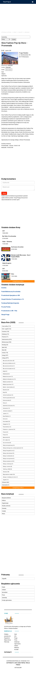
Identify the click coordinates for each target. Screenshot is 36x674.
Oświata (4, 508)
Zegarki (5, 479)
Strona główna (6, 32)
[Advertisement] (18, 16)
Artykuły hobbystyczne (8, 379)
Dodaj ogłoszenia (7, 600)
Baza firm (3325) (8, 322)
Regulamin (7, 638)
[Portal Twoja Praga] (8, 620)
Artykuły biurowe (7, 376)
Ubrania (26, 32)
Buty (4, 392)
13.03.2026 (5, 243)
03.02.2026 (5, 270)
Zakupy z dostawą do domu (9, 477)
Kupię (3, 587)
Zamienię (4, 597)
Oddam (4, 589)
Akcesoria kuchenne (8, 366)
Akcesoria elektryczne (8, 363)
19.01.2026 (14, 276)
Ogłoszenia (17, 643)
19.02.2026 (14, 259)
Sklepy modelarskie (8, 456)
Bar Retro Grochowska (9, 236)
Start (15, 634)
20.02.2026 (14, 249)
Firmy (15, 32)
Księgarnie (5, 424)
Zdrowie (4, 482)
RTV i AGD (5, 440)
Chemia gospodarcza (8, 397)
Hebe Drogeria (6, 263)
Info (15, 636)
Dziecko (4, 331)
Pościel (5, 432)
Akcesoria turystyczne (8, 368)
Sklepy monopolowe (8, 458)
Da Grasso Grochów (17, 247)
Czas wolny (5, 326)
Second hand (6, 442)
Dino (12, 274)
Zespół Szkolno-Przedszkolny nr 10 (12, 299)
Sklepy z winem (7, 466)
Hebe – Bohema (7, 241)
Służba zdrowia (6, 505)
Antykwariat (5, 373)
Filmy (4, 403)
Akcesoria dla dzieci (8, 360)
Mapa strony (7, 640)
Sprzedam (4, 592)
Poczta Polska (5, 307)
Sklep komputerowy (8, 445)
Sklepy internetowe (7, 453)
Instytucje (16, 642)
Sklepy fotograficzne (8, 450)
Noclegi (4, 344)
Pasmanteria (6, 426)
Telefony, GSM (6, 469)
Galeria (16, 645)
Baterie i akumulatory (8, 387)
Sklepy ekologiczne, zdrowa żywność (12, 448)
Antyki (4, 371)
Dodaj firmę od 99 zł (18, 281)
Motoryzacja (5, 342)
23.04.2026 (5, 238)
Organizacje (5, 503)
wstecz (3, 319)
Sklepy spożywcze (7, 461)
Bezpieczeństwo (6, 497)
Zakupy (20, 32)
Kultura (4, 500)
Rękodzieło (5, 437)
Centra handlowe (7, 395)
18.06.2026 (5, 233)
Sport (3, 347)
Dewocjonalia (6, 400)
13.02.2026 (5, 265)
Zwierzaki (4, 485)
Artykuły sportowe (7, 384)
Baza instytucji (7, 494)
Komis (4, 418)
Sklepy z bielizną (7, 463)
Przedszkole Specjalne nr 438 (10, 295)
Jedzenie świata (7, 411)
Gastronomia (5, 339)
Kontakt (16, 649)
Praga (15, 638)
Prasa (4, 434)
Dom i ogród (5, 329)
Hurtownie (5, 408)
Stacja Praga (5, 314)
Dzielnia (3, 287)
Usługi (3, 355)
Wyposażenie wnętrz (8, 474)
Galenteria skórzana (8, 405)
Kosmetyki (5, 421)
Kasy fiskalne (6, 416)
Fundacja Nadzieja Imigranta (10, 303)
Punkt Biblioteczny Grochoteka (10, 291)
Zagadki (4, 578)
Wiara (3, 513)
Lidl (3, 231)
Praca (3, 595)
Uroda (3, 352)
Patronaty (6, 642)
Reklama (16, 647)
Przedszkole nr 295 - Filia (9, 310)
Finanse (4, 336)
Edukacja (4, 334)
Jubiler (4, 413)
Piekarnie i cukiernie (8, 429)
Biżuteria (5, 389)
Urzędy (4, 511)
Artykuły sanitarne (7, 381)
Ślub (3, 350)
